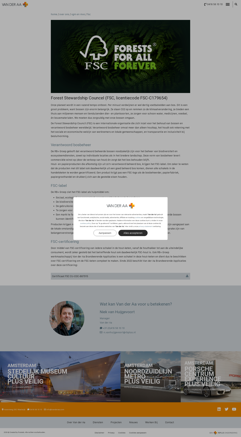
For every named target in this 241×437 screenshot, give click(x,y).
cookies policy (85, 223)
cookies (138, 217)
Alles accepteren (133, 232)
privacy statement (146, 226)
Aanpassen (105, 232)
